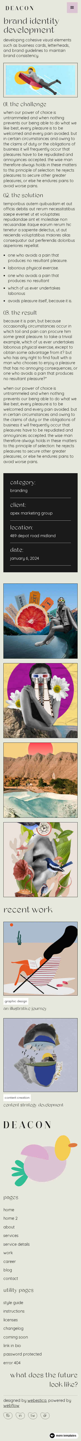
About (9, 1227)
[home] (18, 7)
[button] (72, 7)
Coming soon (15, 1337)
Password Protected (22, 1354)
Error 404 (11, 1362)
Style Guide (13, 1302)
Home (8, 1209)
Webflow (11, 1405)
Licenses (10, 1319)
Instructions (14, 1311)
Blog (7, 1270)
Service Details (16, 1244)
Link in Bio (12, 1345)
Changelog (13, 1328)
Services (10, 1235)
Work (8, 1252)
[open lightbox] (40, 620)
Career (9, 1261)
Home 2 (10, 1218)
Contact (10, 1278)
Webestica (36, 1400)
